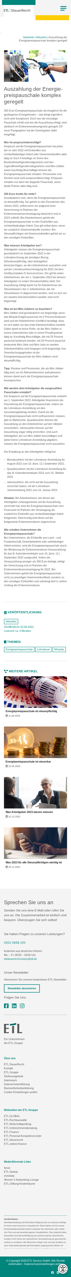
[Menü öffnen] (63, 8)
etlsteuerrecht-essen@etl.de (20, 959)
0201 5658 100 (15, 942)
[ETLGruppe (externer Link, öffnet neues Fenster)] (6, 1006)
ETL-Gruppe (11, 1072)
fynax (7, 1167)
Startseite (28, 37)
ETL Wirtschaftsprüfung (17, 1124)
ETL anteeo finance (15, 1143)
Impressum (10, 1080)
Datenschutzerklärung (17, 1084)
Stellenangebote (13, 1076)
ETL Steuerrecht (13, 1140)
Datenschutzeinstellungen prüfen (43, 1264)
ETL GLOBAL (12, 1116)
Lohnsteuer (43, 649)
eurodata (9, 1175)
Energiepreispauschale (19, 649)
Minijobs (59, 649)
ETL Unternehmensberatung (20, 1128)
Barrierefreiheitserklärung (19, 1088)
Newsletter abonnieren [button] (22, 988)
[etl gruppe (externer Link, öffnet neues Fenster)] (14, 1006)
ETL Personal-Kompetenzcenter (22, 1136)
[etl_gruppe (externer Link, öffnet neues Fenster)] (22, 1006)
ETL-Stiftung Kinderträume (19, 1183)
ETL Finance (11, 1132)
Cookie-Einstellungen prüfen (20, 1092)
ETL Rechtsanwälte (15, 1120)
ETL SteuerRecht (14, 1064)
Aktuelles (41, 37)
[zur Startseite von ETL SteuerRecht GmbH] (17, 10)
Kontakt (8, 1068)
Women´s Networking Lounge (21, 1179)
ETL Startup (11, 1171)
